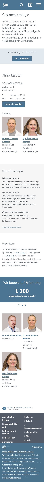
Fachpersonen (8, 438)
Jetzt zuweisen (22, 59)
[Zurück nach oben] (4, 408)
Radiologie (20, 253)
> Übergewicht (30, 432)
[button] (18, 305)
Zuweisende (7, 442)
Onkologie (10, 256)
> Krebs (27, 440)
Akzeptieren (37, 447)
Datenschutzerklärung (11, 478)
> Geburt (28, 421)
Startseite (10, 407)
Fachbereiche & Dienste (23, 407)
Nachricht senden (13, 104)
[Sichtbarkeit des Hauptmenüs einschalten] (38, 5)
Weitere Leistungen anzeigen (11, 227)
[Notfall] (30, 5)
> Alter (27, 436)
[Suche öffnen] (21, 5)
